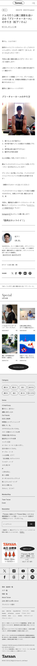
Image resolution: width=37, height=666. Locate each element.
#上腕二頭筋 (10, 265)
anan (3, 611)
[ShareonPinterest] (30, 273)
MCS (9, 615)
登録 (31, 524)
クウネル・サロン (26, 613)
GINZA (32, 611)
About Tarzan (6, 597)
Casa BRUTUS (17, 611)
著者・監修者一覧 (7, 587)
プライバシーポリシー (7, 618)
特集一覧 (4, 594)
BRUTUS (9, 611)
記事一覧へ (18, 240)
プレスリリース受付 (8, 604)
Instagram (5, 214)
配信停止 (22, 532)
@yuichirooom (7, 255)
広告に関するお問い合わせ (10, 601)
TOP (3, 286)
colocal (18, 613)
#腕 (16, 265)
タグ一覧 (4, 590)
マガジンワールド (28, 615)
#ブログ (4, 265)
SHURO (20, 615)
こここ (14, 615)
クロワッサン (25, 611)
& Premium (11, 613)
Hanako (4, 613)
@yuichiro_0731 (16, 255)
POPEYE (4, 615)
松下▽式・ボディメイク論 (9, 27)
